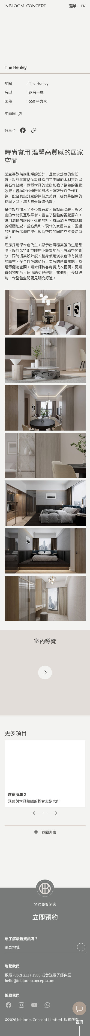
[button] (38, 813)
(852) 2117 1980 (27, 975)
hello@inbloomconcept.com (29, 980)
